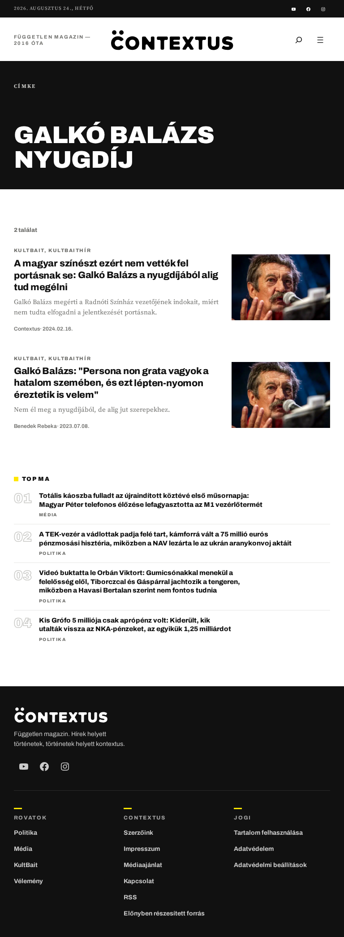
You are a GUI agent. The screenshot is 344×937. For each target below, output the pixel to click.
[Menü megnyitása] (320, 40)
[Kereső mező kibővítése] (299, 40)
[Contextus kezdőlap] (172, 39)
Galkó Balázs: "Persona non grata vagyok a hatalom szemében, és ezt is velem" (111, 383)
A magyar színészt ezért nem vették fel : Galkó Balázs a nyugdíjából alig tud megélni (116, 275)
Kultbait (29, 250)
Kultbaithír (69, 250)
